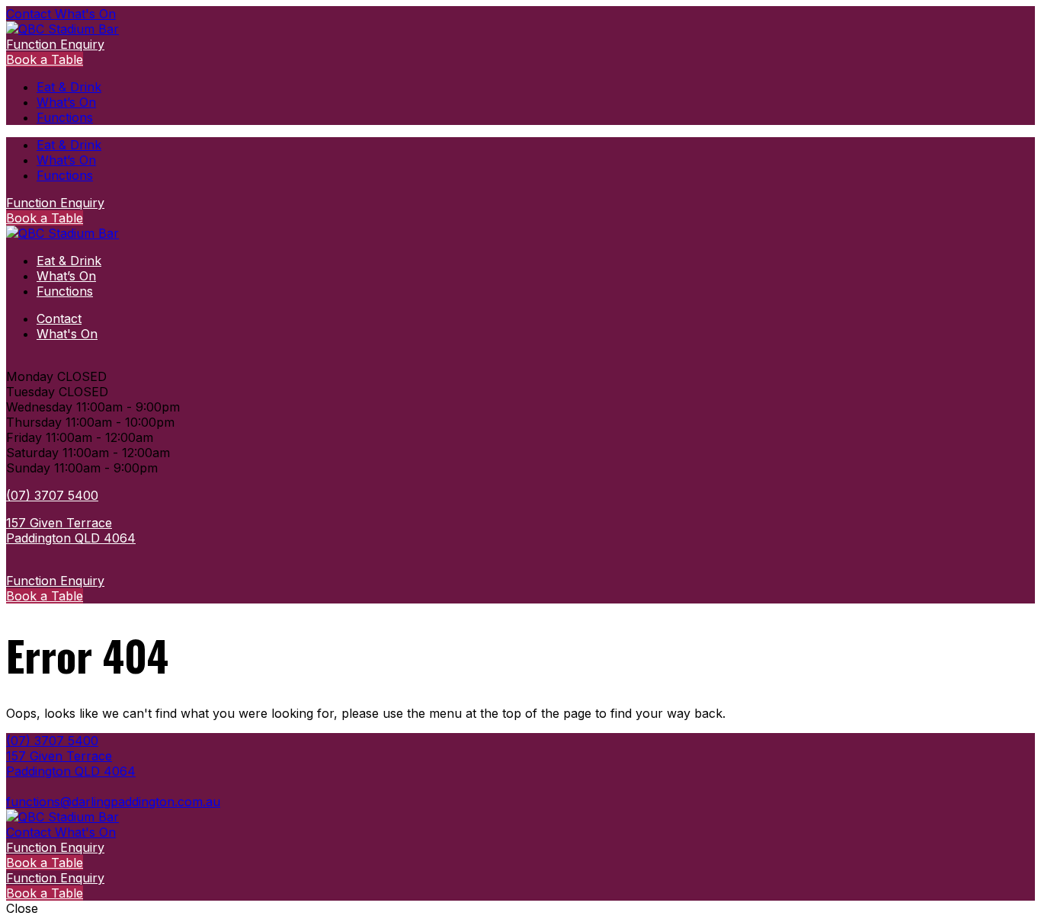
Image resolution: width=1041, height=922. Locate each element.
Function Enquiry (55, 44)
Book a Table (44, 59)
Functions (65, 117)
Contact (30, 13)
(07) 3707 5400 (52, 495)
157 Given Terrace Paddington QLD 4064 (71, 530)
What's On (85, 13)
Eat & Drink (69, 86)
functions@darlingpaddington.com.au (113, 801)
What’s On (66, 102)
